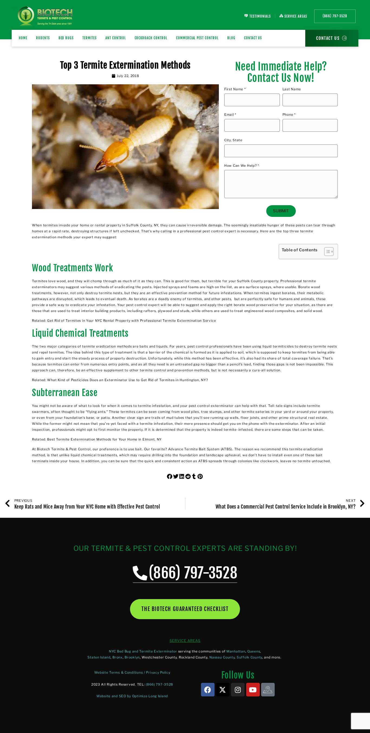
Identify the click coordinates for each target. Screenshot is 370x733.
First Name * (235, 89)
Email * (230, 115)
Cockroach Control (151, 38)
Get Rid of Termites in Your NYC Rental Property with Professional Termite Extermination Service (131, 321)
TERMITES (89, 38)
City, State (233, 140)
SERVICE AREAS (185, 640)
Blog (231, 38)
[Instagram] (238, 689)
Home (23, 38)
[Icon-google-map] (268, 689)
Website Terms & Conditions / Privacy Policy (132, 672)
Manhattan (235, 651)
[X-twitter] (222, 689)
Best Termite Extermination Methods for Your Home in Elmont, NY (104, 439)
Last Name (292, 89)
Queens (253, 651)
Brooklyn (132, 657)
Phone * (289, 115)
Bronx (117, 657)
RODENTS (43, 38)
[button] (170, 477)
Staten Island (98, 657)
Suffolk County (249, 657)
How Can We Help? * (241, 166)
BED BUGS (66, 38)
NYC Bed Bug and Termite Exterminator (143, 651)
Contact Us (253, 38)
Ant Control (115, 38)
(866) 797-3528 (159, 684)
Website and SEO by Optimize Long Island (132, 696)
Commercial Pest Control (197, 38)
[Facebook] (208, 689)
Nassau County (222, 657)
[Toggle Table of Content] (326, 251)
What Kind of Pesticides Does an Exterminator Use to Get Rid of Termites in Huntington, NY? (127, 380)
